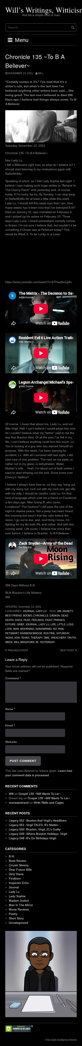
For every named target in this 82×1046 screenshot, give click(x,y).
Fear (27, 620)
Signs (9, 637)
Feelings (38, 620)
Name (10, 709)
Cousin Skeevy (19, 865)
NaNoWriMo (44, 628)
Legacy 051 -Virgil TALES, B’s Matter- (34, 825)
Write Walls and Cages (49, 802)
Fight (48, 620)
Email (10, 725)
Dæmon (55, 615)
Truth (71, 637)
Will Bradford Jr (26, 642)
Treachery (58, 637)
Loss (70, 624)
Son (17, 637)
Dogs (18, 620)
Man (16, 628)
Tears (25, 637)
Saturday (62, 633)
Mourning (27, 628)
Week (9, 642)
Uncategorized (18, 922)
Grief (20, 624)
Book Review (17, 860)
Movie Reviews (19, 909)
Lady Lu (41, 611)
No (55, 628)
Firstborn (15, 878)
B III (11, 856)
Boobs (27, 615)
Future (10, 624)
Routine (49, 633)
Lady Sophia (17, 896)
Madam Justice (19, 900)
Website (11, 742)
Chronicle (40, 615)
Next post (67, 650)
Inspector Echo (19, 883)
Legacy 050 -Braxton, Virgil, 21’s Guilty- (35, 829)
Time (46, 637)
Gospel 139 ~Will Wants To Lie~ (40, 793)
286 (59, 611)
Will (41, 73)
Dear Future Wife (20, 869)
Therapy (36, 637)
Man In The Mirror (21, 905)
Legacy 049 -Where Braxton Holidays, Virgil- (38, 833)
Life (53, 624)
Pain (61, 628)
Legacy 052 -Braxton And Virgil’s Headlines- (38, 820)
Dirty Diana (16, 874)
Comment (13, 678)
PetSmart (12, 633)
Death (9, 620)
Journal (29, 611)
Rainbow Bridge (31, 633)
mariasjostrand (19, 802)
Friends (59, 620)
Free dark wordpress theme (61, 1039)
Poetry (13, 914)
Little (61, 624)
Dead (64, 615)
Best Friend (13, 615)
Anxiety (67, 611)
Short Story (16, 918)
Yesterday (47, 642)
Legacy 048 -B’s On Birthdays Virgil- (33, 838)
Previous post (18, 650)
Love (8, 628)
